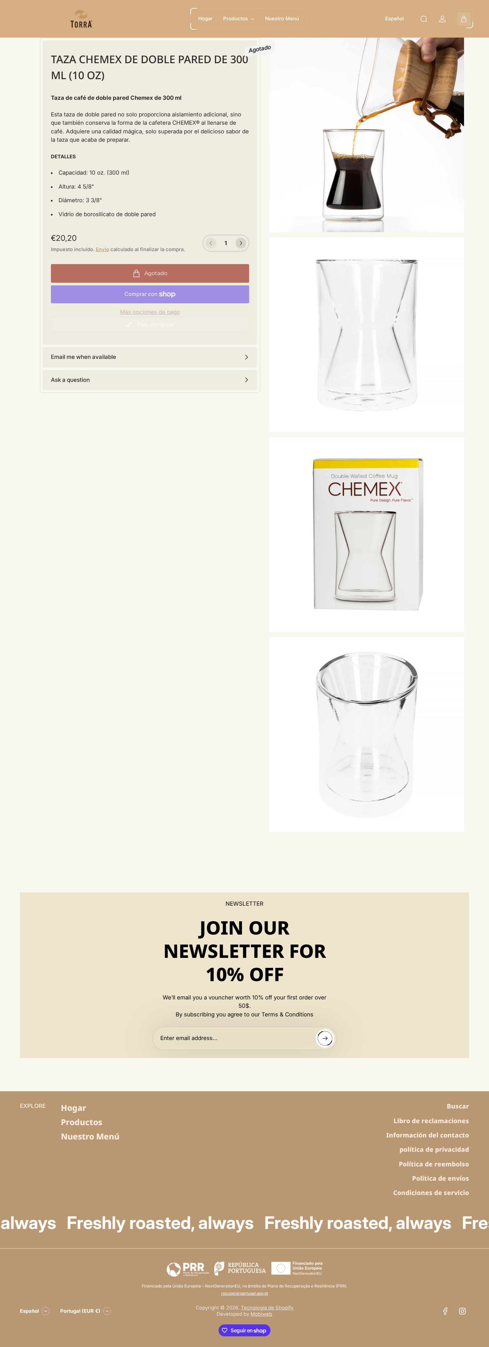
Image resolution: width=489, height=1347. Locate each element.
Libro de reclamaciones (431, 1121)
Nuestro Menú (90, 1136)
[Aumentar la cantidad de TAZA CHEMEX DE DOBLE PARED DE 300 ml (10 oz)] (241, 243)
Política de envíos (440, 1178)
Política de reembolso (434, 1164)
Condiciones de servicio (431, 1192)
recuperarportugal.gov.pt (244, 1293)
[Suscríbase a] (325, 1038)
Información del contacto (427, 1135)
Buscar (458, 1106)
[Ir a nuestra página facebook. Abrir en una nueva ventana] (445, 1311)
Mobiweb (261, 1314)
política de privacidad (434, 1149)
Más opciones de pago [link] (150, 312)
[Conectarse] (442, 19)
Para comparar (156, 324)
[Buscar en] (423, 19)
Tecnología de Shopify (267, 1308)
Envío (102, 249)
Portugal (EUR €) (80, 1311)
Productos (81, 1122)
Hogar (73, 1107)
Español (394, 19)
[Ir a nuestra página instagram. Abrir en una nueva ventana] (462, 1311)
